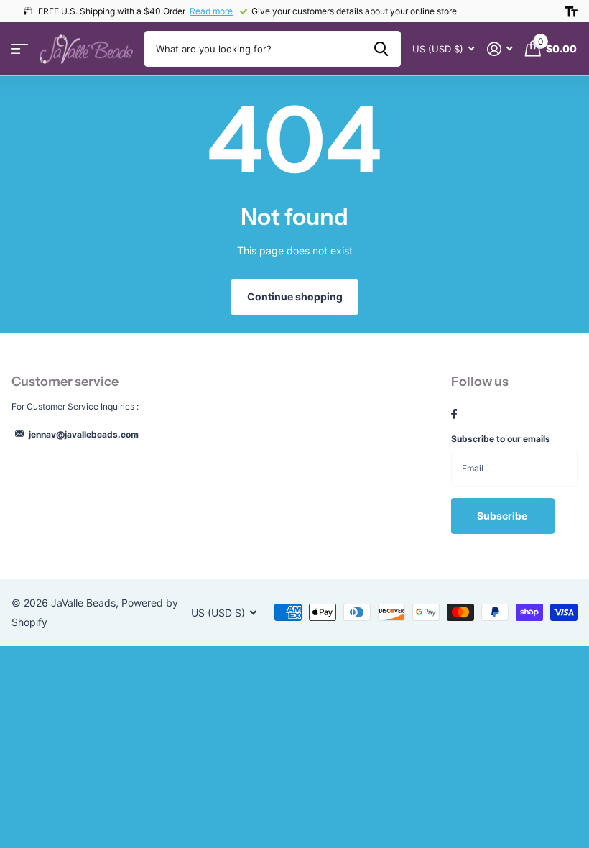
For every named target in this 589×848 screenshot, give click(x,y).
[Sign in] (499, 49)
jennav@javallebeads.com (84, 434)
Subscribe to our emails (500, 438)
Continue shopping (295, 296)
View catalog (19, 49)
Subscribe (503, 516)
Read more (211, 11)
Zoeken (381, 49)
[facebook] (454, 415)
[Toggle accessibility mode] (571, 11)
